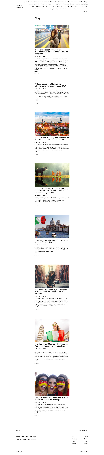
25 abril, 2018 (37, 309)
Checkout (34, 4)
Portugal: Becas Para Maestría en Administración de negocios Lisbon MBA (50, 85)
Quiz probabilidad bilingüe (35, 9)
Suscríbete (86, 9)
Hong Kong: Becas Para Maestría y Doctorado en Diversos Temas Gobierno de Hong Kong (51, 52)
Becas (35, 1)
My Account (66, 4)
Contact (40, 4)
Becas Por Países (59, 1)
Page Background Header (38, 6)
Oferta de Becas (84, 4)
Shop (75, 9)
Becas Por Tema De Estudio (70, 1)
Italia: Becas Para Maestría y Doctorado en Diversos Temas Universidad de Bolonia (51, 345)
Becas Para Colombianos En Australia (46, 1)
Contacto (45, 4)
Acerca (31, 1)
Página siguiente (83, 430)
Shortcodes (79, 9)
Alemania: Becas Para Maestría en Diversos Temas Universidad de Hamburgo (51, 399)
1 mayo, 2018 (37, 73)
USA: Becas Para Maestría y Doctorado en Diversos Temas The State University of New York (51, 292)
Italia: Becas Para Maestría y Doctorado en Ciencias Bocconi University (51, 241)
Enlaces (49, 4)
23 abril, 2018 (37, 363)
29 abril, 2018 (37, 103)
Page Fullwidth (48, 6)
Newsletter (72, 4)
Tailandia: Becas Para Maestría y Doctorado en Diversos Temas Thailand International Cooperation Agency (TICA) (52, 190)
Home (53, 4)
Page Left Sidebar (56, 6)
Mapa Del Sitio (59, 4)
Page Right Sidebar (65, 6)
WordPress (86, 451)
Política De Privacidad (75, 6)
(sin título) (26, 1)
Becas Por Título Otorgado (82, 1)
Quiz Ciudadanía (84, 6)
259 (19, 430)
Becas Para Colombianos (19, 6)
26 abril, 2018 (37, 255)
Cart (30, 4)
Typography (85, 11)
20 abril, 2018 (37, 415)
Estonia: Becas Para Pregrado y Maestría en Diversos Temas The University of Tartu (52, 138)
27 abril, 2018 (37, 205)
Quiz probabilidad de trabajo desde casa (64, 9)
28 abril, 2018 (37, 154)
